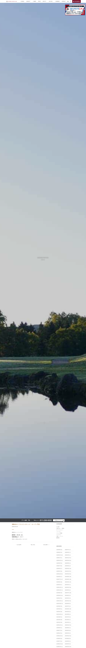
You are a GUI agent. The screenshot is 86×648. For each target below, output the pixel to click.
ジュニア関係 (59, 533)
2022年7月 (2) (68, 606)
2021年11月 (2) (59, 614)
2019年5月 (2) (68, 641)
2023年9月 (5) (68, 590)
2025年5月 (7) (59, 568)
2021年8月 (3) (59, 616)
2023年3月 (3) (68, 598)
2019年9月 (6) (59, 638)
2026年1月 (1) (59, 557)
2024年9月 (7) (59, 576)
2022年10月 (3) (59, 603)
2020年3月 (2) (68, 633)
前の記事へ (46, 544)
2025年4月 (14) (68, 568)
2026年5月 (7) (68, 552)
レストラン (58, 534)
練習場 (57, 537)
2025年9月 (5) (59, 563)
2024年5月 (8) (59, 581)
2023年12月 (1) (59, 587)
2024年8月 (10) (68, 576)
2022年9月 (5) (68, 603)
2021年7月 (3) (68, 616)
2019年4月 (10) (59, 643)
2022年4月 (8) (59, 611)
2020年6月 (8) (68, 630)
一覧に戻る (32, 544)
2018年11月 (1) (59, 646)
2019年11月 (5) (59, 635)
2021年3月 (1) (68, 622)
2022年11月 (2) (68, 600)
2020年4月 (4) (59, 633)
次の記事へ (19, 544)
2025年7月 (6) (59, 565)
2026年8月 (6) (59, 549)
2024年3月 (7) (59, 584)
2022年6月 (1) (59, 608)
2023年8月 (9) (59, 592)
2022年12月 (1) (59, 600)
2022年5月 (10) (68, 608)
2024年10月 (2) (68, 573)
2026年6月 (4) (59, 552)
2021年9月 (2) (68, 614)
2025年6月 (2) (68, 565)
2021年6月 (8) (59, 619)
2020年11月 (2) (59, 625)
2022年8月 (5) (59, 606)
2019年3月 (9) (68, 643)
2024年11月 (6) (59, 573)
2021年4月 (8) (59, 622)
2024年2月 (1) (68, 584)
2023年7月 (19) (68, 592)
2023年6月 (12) (59, 595)
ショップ (58, 531)
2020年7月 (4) (59, 630)
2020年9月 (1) (59, 627)
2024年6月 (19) (68, 579)
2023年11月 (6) (68, 587)
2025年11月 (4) (59, 560)
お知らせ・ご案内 (60, 528)
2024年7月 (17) (59, 579)
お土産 (57, 526)
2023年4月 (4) (59, 598)
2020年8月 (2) (68, 627)
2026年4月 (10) (59, 555)
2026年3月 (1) (68, 555)
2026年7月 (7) (68, 549)
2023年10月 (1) (59, 590)
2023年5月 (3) (68, 595)
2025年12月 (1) (68, 557)
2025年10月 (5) (68, 560)
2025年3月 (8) (59, 571)
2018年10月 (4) (68, 646)
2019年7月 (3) (59, 641)
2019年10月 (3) (68, 635)
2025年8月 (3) (68, 563)
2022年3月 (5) (68, 611)
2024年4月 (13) (68, 581)
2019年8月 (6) (68, 638)
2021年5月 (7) (68, 619)
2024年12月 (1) (68, 571)
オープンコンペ (59, 529)
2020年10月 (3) (68, 625)
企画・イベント (59, 536)
